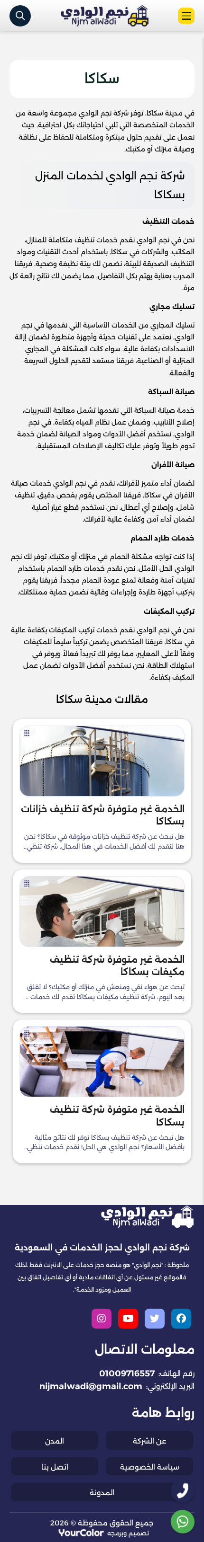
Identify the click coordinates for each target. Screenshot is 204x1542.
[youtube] (128, 1318)
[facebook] (181, 1318)
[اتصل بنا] (183, 1491)
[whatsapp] (182, 1522)
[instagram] (101, 1318)
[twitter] (154, 1318)
